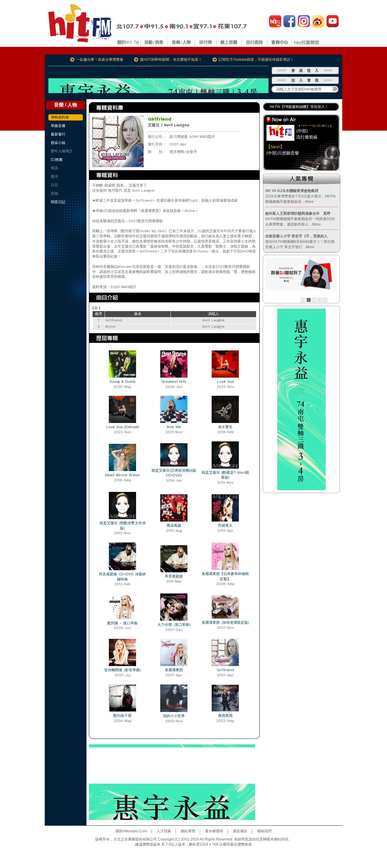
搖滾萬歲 (174, 525)
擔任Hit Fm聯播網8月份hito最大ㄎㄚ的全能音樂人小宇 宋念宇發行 (300, 241)
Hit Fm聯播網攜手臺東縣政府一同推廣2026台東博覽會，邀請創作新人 (300, 218)
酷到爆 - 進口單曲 (122, 623)
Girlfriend (225, 670)
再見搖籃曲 (174, 576)
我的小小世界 (174, 716)
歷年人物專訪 (62, 151)
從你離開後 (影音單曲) (122, 670)
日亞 (54, 185)
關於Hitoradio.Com (131, 831)
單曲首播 (58, 126)
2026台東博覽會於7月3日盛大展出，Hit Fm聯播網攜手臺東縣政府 (300, 196)
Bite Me (174, 427)
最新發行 (58, 134)
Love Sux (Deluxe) (122, 427)
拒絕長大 (225, 525)
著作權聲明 (214, 831)
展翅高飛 (225, 716)
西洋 (54, 176)
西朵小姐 (58, 143)
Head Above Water (122, 475)
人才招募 (164, 831)
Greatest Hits (173, 381)
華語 (54, 168)
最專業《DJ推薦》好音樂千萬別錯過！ (301, 107)
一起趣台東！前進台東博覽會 (99, 59)
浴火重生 (225, 427)
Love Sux (225, 381)
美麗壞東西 (174, 670)
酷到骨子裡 (122, 716)
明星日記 (58, 202)
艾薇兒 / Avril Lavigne (169, 125)
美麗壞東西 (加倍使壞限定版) (225, 622)
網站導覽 (188, 831)
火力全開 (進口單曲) (174, 625)
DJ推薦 (57, 160)
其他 (54, 193)
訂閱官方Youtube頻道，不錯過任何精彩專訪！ (256, 59)
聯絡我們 (264, 831)
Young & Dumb (122, 381)
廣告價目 (240, 831)
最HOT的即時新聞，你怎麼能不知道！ (171, 59)
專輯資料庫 (60, 117)
